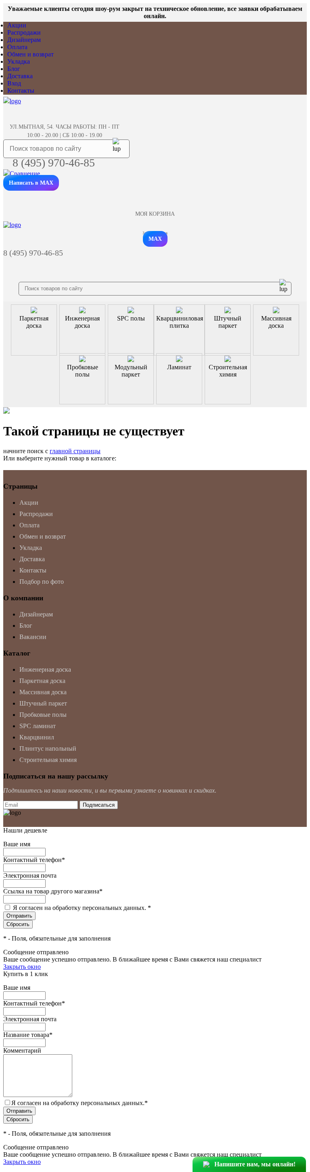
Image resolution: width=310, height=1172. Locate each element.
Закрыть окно (22, 966)
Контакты (20, 90)
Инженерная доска (45, 669)
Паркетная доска (42, 680)
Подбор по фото (41, 581)
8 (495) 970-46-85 (54, 162)
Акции (16, 25)
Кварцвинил (36, 737)
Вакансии (32, 636)
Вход (14, 83)
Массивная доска (43, 692)
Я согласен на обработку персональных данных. (82, 907)
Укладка (18, 61)
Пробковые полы (43, 714)
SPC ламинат (37, 725)
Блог (13, 68)
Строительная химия (48, 759)
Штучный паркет (43, 703)
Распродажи (24, 32)
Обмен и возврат (30, 54)
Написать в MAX (31, 183)
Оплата (17, 47)
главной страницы (75, 451)
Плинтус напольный (47, 748)
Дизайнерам (24, 39)
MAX (155, 239)
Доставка (20, 76)
